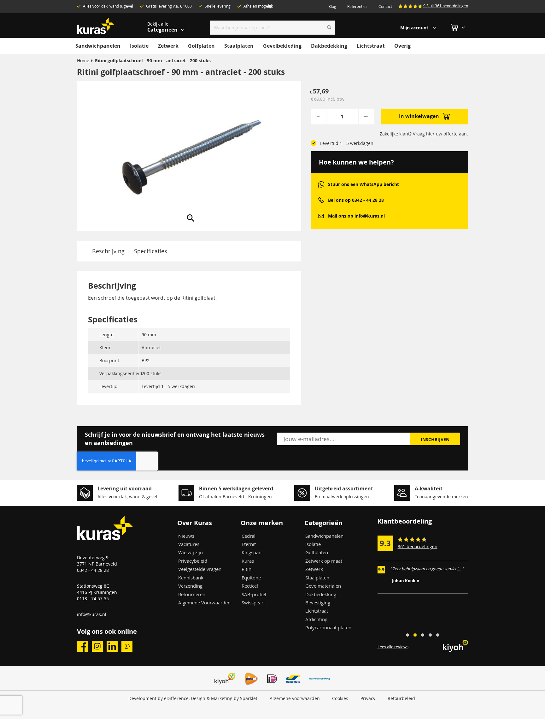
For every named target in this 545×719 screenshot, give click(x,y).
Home (83, 60)
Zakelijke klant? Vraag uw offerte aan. (424, 134)
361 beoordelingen (417, 546)
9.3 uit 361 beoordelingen (445, 5)
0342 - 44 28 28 (93, 570)
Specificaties (150, 251)
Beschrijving (108, 251)
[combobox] (272, 28)
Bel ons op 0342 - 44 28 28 (356, 200)
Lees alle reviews (393, 647)
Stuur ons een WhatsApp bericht (363, 184)
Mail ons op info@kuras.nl (356, 216)
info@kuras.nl (91, 614)
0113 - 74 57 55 (93, 599)
